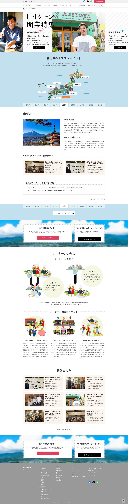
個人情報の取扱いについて (94, 473)
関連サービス (75, 474)
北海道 (42, 482)
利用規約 (90, 466)
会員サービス (75, 466)
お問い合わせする (47, 237)
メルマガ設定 (75, 470)
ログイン (74, 472)
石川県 (46, 105)
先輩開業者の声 (43, 486)
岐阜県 (82, 105)
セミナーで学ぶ (43, 470)
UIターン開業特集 (45, 498)
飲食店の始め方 (43, 493)
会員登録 (74, 468)
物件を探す (42, 477)
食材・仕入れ (59, 475)
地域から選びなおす (64, 213)
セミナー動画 (44, 473)
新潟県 (28, 105)
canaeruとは (91, 470)
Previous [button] (2, 33)
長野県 (73, 105)
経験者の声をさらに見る (64, 429)
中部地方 (66, 97)
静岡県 (91, 105)
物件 (57, 472)
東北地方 (77, 84)
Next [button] (125, 33)
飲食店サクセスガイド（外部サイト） (80, 476)
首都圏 (42, 479)
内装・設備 (58, 473)
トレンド (58, 479)
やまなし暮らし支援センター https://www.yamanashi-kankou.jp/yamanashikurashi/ (51, 190)
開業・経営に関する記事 (46, 489)
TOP (24, 8)
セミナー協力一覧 (45, 475)
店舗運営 (58, 468)
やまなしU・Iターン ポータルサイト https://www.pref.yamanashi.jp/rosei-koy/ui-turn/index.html (55, 187)
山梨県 (64, 105)
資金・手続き (59, 470)
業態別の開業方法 (44, 494)
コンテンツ (42, 466)
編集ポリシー (44, 491)
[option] (64, 32)
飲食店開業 (58, 480)
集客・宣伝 (58, 477)
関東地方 (73, 93)
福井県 (55, 105)
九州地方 (42, 92)
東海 (42, 484)
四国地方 (56, 98)
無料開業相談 (43, 468)
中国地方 (51, 86)
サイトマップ (91, 477)
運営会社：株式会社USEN (94, 468)
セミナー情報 (44, 472)
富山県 (37, 105)
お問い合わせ (91, 475)
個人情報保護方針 (92, 472)
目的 (57, 466)
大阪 (42, 480)
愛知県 (100, 105)
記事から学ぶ (42, 487)
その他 (41, 496)
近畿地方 (57, 83)
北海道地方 (85, 77)
